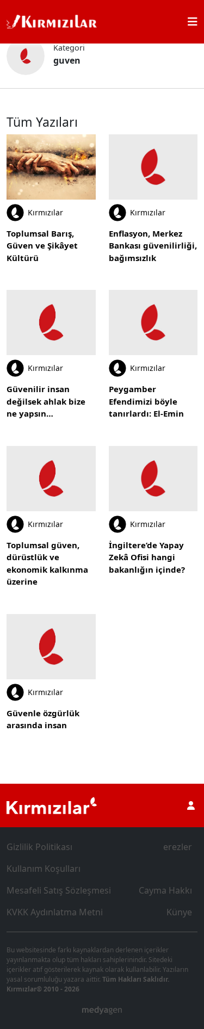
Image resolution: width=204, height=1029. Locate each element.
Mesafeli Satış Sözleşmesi (59, 890)
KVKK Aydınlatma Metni (55, 912)
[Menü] (192, 21)
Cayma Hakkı (165, 890)
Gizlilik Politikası (39, 847)
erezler (177, 847)
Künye (179, 912)
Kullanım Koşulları (44, 869)
